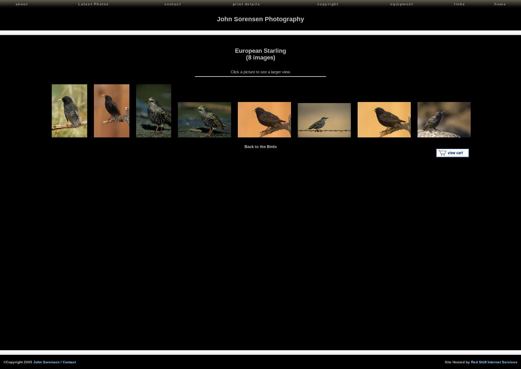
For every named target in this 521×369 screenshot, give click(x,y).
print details (246, 4)
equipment (401, 4)
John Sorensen (46, 362)
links (459, 4)
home (500, 4)
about (22, 4)
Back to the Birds (261, 146)
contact (172, 4)
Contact (69, 362)
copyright (327, 4)
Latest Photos (93, 4)
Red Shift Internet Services (494, 362)
